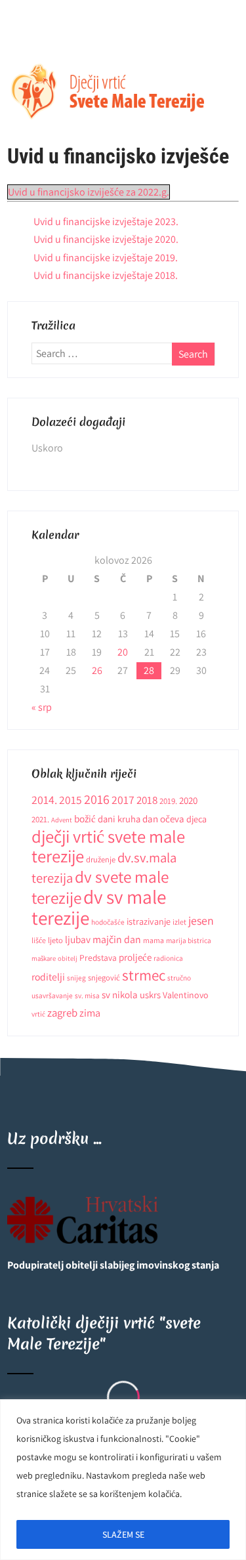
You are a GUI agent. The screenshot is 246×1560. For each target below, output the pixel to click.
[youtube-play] (44, 33)
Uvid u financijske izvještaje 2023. (105, 221)
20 (122, 652)
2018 (146, 800)
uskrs (150, 994)
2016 (97, 799)
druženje (100, 859)
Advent (61, 819)
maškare (43, 958)
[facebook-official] (18, 33)
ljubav (78, 939)
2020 (188, 800)
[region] (123, 1479)
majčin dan (116, 939)
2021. (40, 819)
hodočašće (108, 922)
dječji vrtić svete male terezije (108, 846)
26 (97, 670)
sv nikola (120, 994)
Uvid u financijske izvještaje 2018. (105, 275)
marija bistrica (188, 940)
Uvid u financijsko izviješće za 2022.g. (88, 192)
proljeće (135, 957)
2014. (44, 799)
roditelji (48, 976)
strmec (143, 975)
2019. (168, 801)
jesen (201, 920)
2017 (123, 799)
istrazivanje (149, 921)
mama (153, 940)
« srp (41, 707)
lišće (38, 940)
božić (85, 818)
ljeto (55, 940)
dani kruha (119, 818)
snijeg (76, 977)
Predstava (98, 957)
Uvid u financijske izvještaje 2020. (105, 239)
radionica (168, 958)
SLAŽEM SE (123, 1534)
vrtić (38, 1014)
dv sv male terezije (98, 907)
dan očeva (163, 818)
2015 (70, 799)
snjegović (104, 977)
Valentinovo (186, 995)
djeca (196, 819)
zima (89, 1012)
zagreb (62, 1012)
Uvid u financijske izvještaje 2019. (105, 257)
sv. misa (87, 995)
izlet (179, 922)
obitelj (67, 958)
